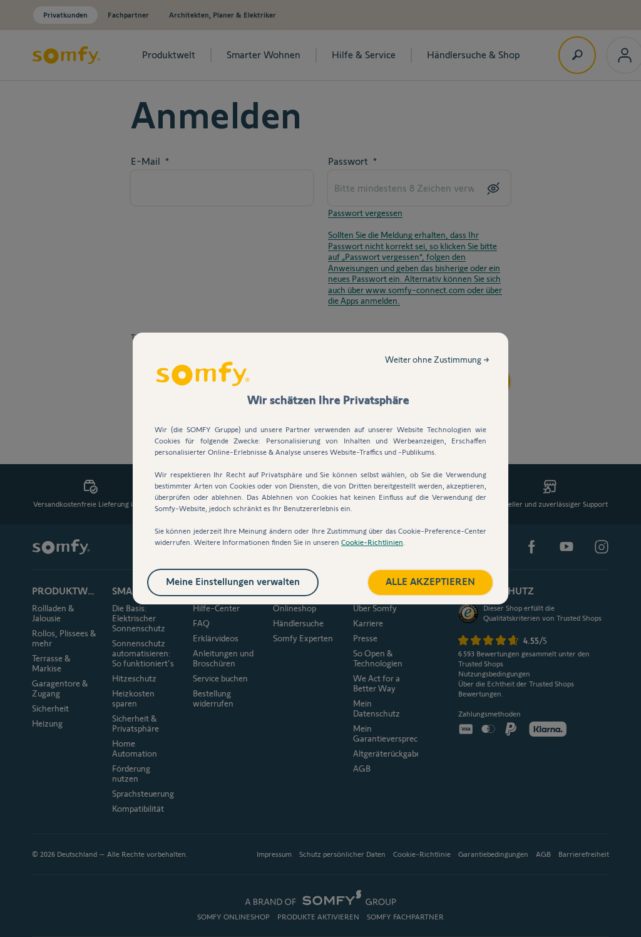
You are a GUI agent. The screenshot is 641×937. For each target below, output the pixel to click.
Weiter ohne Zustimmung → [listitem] (437, 360)
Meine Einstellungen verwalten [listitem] (233, 581)
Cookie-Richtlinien (372, 542)
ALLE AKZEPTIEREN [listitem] (430, 581)
